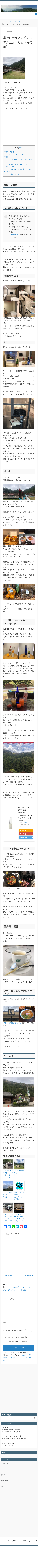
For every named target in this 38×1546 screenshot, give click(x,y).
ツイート (4, 1455)
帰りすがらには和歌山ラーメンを (19, 169)
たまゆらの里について (15, 154)
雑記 (2, 1486)
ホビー (3, 1469)
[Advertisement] (19, 127)
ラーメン (17, 1290)
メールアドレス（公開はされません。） (14, 1330)
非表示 (21, 148)
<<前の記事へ (8, 1275)
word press (4, 1480)
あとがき (8, 171)
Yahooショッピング (26, 837)
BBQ (6, 1287)
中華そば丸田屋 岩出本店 (12, 1023)
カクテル (28, 1287)
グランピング (8, 1290)
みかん (22, 1287)
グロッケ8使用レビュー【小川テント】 (19, 1173)
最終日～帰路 (9, 167)
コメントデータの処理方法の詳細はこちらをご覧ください (18, 1357)
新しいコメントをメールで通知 (16, 1337)
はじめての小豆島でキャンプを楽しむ (8, 1195)
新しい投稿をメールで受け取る (16, 1341)
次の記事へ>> (30, 1275)
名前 (4, 1323)
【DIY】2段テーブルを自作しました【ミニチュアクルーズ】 (19, 1218)
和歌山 (23, 1290)
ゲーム (3, 1475)
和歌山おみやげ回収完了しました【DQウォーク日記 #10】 (19, 1196)
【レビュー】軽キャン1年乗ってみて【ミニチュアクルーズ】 (8, 1218)
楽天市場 (23, 834)
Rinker (26, 822)
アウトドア (4, 1463)
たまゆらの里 (14, 234)
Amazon (23, 830)
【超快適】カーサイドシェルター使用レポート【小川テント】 (8, 1174)
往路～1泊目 (9, 152)
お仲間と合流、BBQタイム (17, 164)
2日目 (6, 157)
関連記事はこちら (14, 174)
